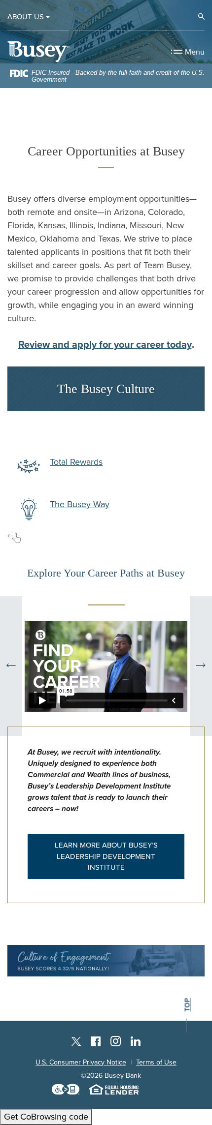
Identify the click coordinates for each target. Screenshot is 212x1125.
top (187, 1005)
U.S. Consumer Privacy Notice (80, 1062)
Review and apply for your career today (105, 345)
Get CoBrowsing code (46, 1116)
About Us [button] (25, 16)
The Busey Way (79, 504)
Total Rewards (76, 461)
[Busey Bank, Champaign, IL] (38, 51)
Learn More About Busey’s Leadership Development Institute (106, 856)
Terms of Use (156, 1062)
